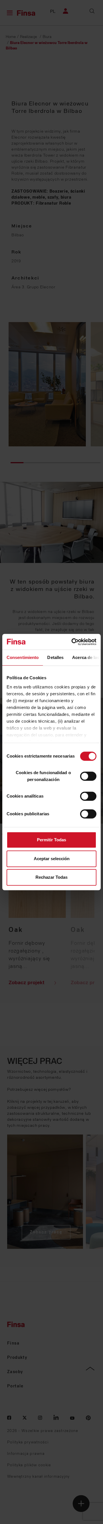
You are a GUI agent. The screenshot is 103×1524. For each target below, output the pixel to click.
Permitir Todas (51, 839)
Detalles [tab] (55, 657)
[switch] (88, 776)
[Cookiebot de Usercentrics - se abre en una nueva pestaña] (72, 642)
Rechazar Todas (51, 877)
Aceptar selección (52, 858)
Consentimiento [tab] (23, 657)
